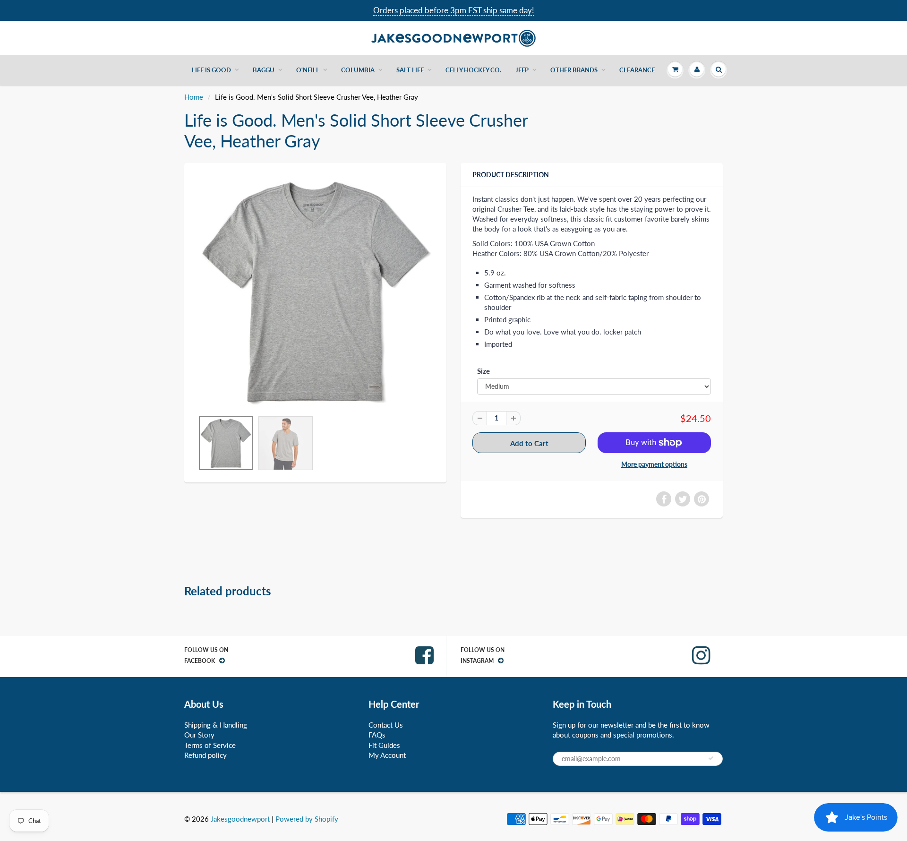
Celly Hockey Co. (473, 70)
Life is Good (211, 70)
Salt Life (410, 70)
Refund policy (205, 755)
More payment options (654, 464)
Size (483, 371)
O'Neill (307, 70)
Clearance (637, 70)
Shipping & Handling (215, 725)
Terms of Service (210, 745)
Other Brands (574, 70)
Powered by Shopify (306, 819)
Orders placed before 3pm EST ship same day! (453, 10)
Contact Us (385, 725)
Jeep (522, 70)
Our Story (199, 734)
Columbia (358, 70)
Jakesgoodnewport (240, 819)
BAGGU (263, 70)
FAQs (376, 734)
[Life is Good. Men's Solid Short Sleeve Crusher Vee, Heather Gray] (315, 292)
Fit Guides (384, 745)
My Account (387, 755)
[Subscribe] (711, 758)
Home (193, 97)
